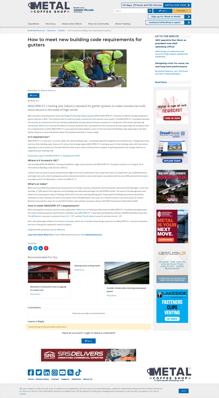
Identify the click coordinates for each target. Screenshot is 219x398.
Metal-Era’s (44, 125)
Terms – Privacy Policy (38, 379)
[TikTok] (78, 372)
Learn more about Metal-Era (40, 234)
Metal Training (122, 24)
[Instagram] (55, 373)
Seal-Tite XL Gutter (86, 216)
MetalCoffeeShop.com (36, 30)
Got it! (183, 391)
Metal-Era (81, 209)
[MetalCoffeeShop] (61, 7)
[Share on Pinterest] (46, 248)
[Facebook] (31, 372)
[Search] (150, 11)
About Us (87, 379)
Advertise (76, 379)
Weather (62, 30)
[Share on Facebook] (30, 248)
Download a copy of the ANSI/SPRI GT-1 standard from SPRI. (54, 155)
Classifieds (33, 24)
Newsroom (51, 30)
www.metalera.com (93, 234)
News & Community (98, 24)
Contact (55, 379)
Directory (51, 24)
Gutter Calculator (66, 221)
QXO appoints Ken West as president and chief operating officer (170, 43)
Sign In (164, 11)
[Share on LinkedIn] (41, 248)
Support (65, 379)
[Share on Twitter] (35, 248)
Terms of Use (28, 391)
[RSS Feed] (70, 372)
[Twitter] (39, 372)
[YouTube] (62, 372)
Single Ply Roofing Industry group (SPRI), (82, 115)
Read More (161, 82)
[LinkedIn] (47, 372)
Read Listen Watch (72, 24)
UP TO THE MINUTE (167, 36)
